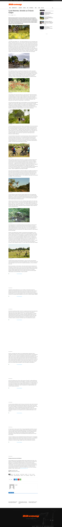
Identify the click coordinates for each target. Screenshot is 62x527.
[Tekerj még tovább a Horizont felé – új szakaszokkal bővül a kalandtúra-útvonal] (23, 497)
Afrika (14, 474)
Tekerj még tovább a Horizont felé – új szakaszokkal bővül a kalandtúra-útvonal (23, 502)
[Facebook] (51, 0)
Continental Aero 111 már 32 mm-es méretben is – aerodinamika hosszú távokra (48, 27)
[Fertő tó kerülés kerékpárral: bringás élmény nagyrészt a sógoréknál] (13, 497)
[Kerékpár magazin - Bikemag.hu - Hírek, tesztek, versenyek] (15, 4)
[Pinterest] (18, 479)
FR (28, 474)
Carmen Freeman (22, 474)
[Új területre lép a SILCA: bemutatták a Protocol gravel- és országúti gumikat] (42, 13)
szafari (34, 475)
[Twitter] (16, 479)
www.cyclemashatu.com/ (24, 468)
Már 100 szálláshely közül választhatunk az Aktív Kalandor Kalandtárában (48, 18)
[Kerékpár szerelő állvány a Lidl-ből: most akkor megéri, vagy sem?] (33, 497)
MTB (24, 475)
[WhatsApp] (20, 479)
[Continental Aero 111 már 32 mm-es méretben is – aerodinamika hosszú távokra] (42, 27)
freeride (30, 474)
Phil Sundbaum (27, 475)
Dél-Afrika (26, 474)
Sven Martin (31, 475)
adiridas (12, 474)
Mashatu (22, 475)
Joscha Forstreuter (11, 475)
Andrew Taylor (17, 474)
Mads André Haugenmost (17, 475)
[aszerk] (9, 15)
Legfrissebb (42, 10)
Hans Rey (33, 474)
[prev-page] (9, 505)
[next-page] (10, 505)
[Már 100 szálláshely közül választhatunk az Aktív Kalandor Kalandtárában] (42, 18)
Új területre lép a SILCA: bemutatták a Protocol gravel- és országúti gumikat (48, 13)
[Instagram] (53, 0)
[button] (52, 8)
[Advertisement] (37, 4)
